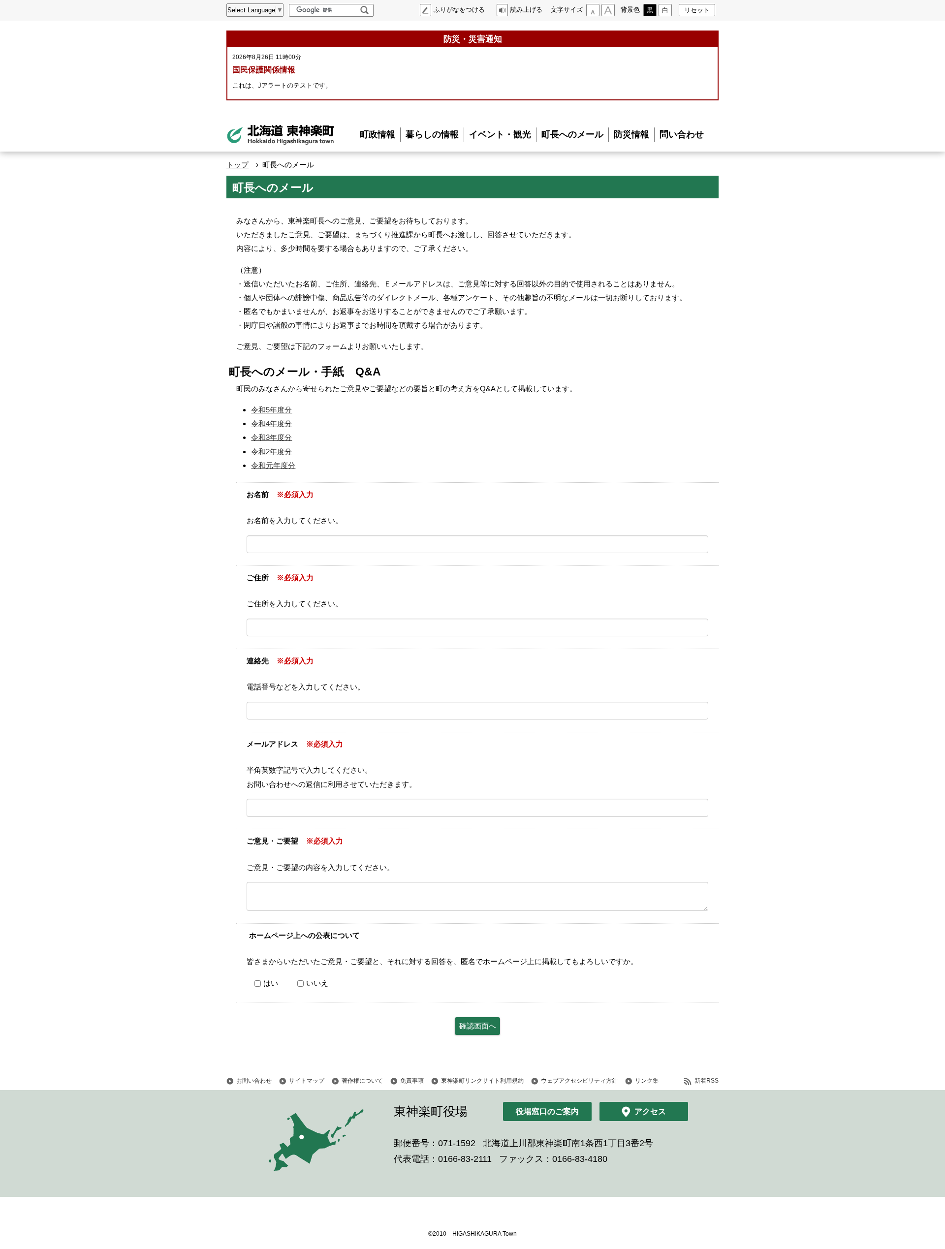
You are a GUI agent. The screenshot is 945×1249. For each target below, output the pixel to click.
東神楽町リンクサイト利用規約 (482, 1080)
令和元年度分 (273, 465)
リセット (697, 10)
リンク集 (647, 1080)
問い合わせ (682, 134)
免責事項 (412, 1080)
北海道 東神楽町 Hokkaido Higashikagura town (280, 135)
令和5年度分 (271, 410)
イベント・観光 (500, 134)
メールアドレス (272, 744)
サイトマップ (306, 1080)
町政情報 (377, 134)
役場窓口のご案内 (547, 1111)
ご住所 (258, 577)
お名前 (258, 494)
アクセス (650, 1111)
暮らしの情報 (432, 134)
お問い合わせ (254, 1080)
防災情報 (631, 134)
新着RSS (706, 1080)
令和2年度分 (271, 451)
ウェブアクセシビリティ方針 (579, 1080)
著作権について (362, 1080)
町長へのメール (572, 134)
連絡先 (258, 660)
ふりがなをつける (459, 9)
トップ (237, 164)
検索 (364, 10)
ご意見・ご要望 (272, 841)
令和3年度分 (271, 437)
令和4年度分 (271, 423)
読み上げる (526, 9)
